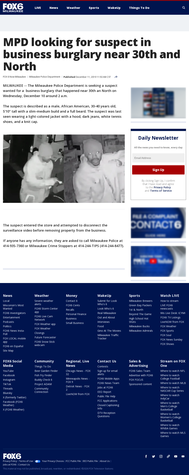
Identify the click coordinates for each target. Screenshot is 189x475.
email (183, 456)
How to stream (169, 301)
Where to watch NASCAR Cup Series (172, 389)
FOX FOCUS (136, 379)
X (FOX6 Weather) (13, 409)
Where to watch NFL (172, 371)
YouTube (8, 371)
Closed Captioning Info (108, 406)
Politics (7, 326)
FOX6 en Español (13, 346)
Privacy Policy (162, 187)
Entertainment (11, 317)
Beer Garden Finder (46, 371)
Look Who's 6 (105, 308)
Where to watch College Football (170, 376)
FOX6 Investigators (14, 313)
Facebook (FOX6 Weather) (13, 403)
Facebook (9, 375)
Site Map (8, 350)
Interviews (103, 322)
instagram (161, 456)
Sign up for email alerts (107, 372)
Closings (39, 333)
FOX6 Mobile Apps (108, 378)
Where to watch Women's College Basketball (170, 417)
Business (71, 318)
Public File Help (106, 396)
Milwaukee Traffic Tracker (108, 336)
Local (6, 301)
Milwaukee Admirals (141, 330)
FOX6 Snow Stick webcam (45, 343)
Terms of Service (161, 190)
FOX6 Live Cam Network (44, 318)
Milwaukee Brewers (140, 301)
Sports (134, 295)
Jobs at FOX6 (105, 387)
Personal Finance (76, 314)
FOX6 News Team (108, 383)
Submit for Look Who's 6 (107, 302)
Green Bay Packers (140, 305)
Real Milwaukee (106, 313)
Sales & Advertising (138, 363)
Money (71, 295)
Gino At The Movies (109, 330)
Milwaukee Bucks (139, 326)
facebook (146, 456)
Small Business (75, 323)
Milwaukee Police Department (44, 76)
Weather (42, 295)
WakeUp (104, 295)
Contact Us (106, 361)
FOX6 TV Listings (170, 317)
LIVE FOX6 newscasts (166, 306)
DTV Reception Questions (106, 414)
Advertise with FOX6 (141, 375)
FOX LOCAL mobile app (14, 340)
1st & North (136, 309)
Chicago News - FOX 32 (78, 372)
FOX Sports (167, 330)
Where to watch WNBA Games (169, 426)
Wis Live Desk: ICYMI (172, 313)
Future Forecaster (45, 337)
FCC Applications (107, 400)
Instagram (9, 379)
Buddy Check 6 (43, 379)
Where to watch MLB (173, 383)
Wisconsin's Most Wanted (13, 306)
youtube (176, 456)
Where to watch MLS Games (172, 434)
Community (44, 361)
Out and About (106, 317)
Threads (8, 388)
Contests (102, 366)
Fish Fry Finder (43, 375)
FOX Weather (42, 328)
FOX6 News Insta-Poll (14, 332)
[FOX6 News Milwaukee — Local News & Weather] (15, 7)
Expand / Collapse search (184, 7)
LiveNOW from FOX (172, 322)
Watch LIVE (169, 295)
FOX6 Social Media (12, 363)
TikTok (7, 384)
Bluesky (7, 393)
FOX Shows (167, 344)
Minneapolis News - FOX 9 (78, 380)
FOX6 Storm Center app (46, 310)
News (7, 295)
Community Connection (41, 390)
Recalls (70, 309)
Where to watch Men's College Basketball (169, 406)
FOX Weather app (45, 324)
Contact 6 (72, 301)
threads (168, 456)
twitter (154, 456)
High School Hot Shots (138, 320)
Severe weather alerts (44, 302)
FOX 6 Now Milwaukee (14, 76)
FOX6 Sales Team (139, 371)
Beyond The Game (140, 314)
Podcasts (8, 322)
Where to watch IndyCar (169, 396)
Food (100, 326)
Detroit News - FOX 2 (77, 388)
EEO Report (104, 392)
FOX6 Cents (73, 305)
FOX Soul (165, 335)
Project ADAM (43, 384)
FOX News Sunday (171, 339)
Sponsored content (140, 384)
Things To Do (43, 366)
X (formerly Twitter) (14, 397)
